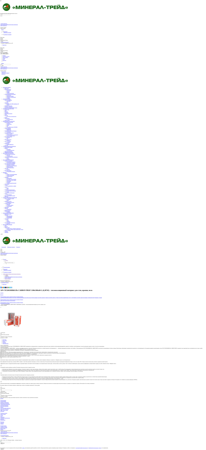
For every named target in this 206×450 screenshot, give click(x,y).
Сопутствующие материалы (5, 408)
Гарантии (2, 422)
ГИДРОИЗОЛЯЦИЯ (4, 297)
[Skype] (10, 287)
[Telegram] (11, 287)
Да (1, 53)
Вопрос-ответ (2, 428)
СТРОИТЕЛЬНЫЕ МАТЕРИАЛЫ (36, 297)
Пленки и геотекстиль (4, 402)
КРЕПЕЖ (66, 297)
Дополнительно (5, 343)
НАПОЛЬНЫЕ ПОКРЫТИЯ (87, 297)
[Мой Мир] (4, 287)
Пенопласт (5, 303)
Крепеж (1, 407)
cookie (23, 447)
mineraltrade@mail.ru (5, 42)
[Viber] (7, 287)
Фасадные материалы (4, 406)
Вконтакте (4, 284)
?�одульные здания (4, 410)
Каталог (1, 398)
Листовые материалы (4, 405)
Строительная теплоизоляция (9, 300)
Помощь (1, 423)
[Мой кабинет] (0, 248)
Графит (8, 303)
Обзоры (1, 429)
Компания (2, 411)
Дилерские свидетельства (5, 418)
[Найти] (1, 16)
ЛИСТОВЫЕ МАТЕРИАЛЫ (48, 297)
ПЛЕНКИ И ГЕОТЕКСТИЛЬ (13, 297)
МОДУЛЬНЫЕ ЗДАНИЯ (97, 297)
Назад (7, 260)
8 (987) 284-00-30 (3, 25)
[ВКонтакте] (1, 287)
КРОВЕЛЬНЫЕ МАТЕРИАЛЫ (24, 297)
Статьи (1, 415)
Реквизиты (2, 417)
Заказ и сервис (3, 414)
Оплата (4, 341)
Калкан (1, 303)
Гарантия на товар (3, 427)
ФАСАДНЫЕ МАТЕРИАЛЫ (59, 297)
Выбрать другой (5, 53)
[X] (5, 287)
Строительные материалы (5, 404)
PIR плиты (2, 300)
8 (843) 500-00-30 (4, 23)
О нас (1, 416)
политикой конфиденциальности (82, 447)
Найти (2, 443)
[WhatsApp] (8, 287)
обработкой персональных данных (95, 447)
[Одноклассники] (2, 287)
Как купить (5, 340)
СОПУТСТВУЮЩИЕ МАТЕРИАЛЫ (75, 297)
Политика (2, 421)
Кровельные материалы (4, 403)
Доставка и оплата (3, 413)
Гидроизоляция (3, 401)
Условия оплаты (3, 425)
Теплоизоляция (3, 400)
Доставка (4, 342)
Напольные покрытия (4, 409)
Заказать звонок (8, 278)
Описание (4, 339)
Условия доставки (3, 426)
